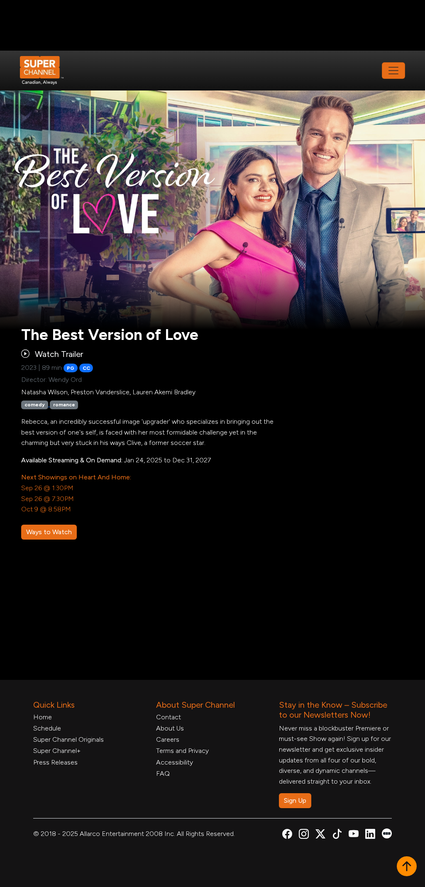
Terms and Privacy (182, 751)
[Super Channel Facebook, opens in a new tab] (287, 835)
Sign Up (295, 800)
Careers (167, 739)
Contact (168, 717)
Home (42, 717)
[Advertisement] (212, 25)
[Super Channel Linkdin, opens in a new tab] (370, 835)
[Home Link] (47, 70)
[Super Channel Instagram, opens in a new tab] (304, 835)
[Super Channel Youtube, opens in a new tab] (354, 835)
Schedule (47, 728)
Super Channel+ (57, 751)
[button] (407, 867)
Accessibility (174, 762)
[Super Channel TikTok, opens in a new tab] (337, 835)
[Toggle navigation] (393, 70)
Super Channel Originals (68, 739)
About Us (170, 728)
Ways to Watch (49, 532)
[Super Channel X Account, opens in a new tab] (320, 835)
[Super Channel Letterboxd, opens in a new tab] (387, 833)
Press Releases (55, 762)
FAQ (163, 773)
